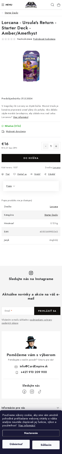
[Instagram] (32, 392)
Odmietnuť (16, 444)
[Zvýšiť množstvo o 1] (56, 146)
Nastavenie (31, 433)
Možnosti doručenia (16, 131)
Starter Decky (51, 214)
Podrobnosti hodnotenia (44, 39)
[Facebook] (24, 392)
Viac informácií (26, 425)
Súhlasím (46, 445)
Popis (9, 186)
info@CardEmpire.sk (34, 366)
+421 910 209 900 (34, 372)
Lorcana (57, 167)
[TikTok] (39, 392)
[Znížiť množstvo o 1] (45, 146)
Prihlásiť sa (47, 311)
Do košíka (31, 158)
